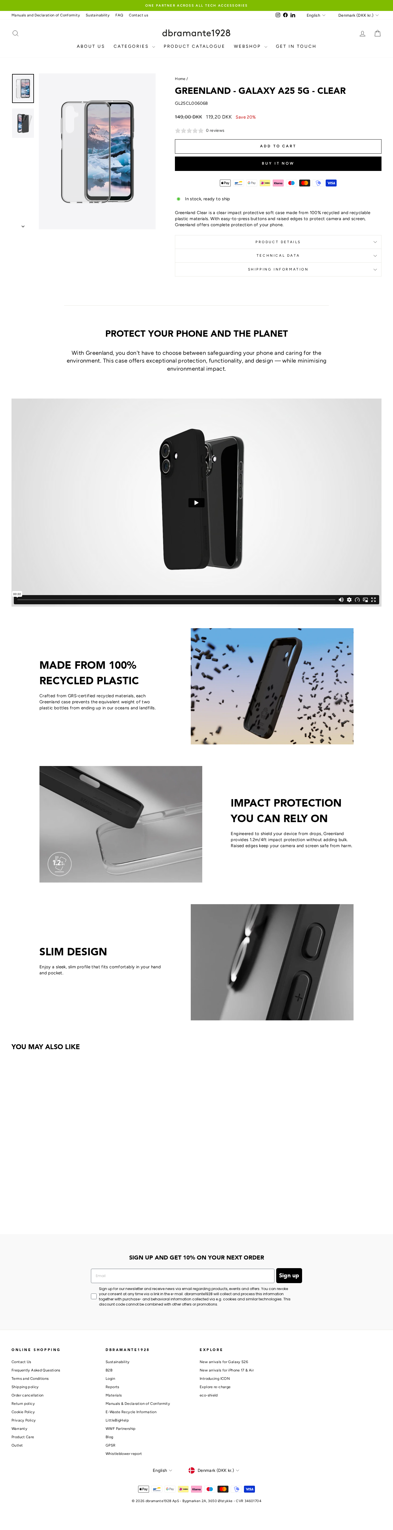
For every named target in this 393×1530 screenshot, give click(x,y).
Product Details (278, 242)
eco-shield (209, 1395)
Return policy (23, 1403)
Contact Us (21, 1362)
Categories (132, 46)
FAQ (119, 15)
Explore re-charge (215, 1387)
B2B (109, 1370)
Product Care (23, 1437)
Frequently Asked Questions (36, 1370)
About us (91, 46)
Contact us (138, 15)
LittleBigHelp (117, 1420)
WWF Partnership (121, 1428)
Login (110, 1378)
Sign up (289, 1275)
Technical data (278, 256)
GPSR (111, 1445)
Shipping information (278, 269)
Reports (112, 1387)
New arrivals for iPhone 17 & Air (227, 1370)
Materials (114, 1395)
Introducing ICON (215, 1378)
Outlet (17, 1445)
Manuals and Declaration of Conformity (46, 15)
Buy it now (278, 163)
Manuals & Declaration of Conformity (138, 1403)
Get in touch (296, 46)
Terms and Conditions (30, 1378)
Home (180, 79)
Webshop (248, 46)
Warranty (19, 1428)
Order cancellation (28, 1395)
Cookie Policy (23, 1412)
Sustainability (98, 15)
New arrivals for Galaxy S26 (224, 1362)
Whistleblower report (124, 1453)
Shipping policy (25, 1387)
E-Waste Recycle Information (131, 1412)
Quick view (55, 1177)
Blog (109, 1437)
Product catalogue (194, 46)
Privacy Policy (24, 1420)
